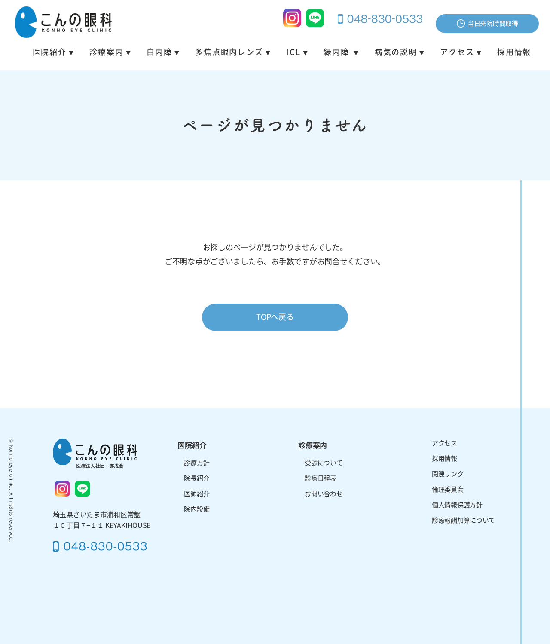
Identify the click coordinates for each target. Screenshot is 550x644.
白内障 (159, 52)
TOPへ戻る (274, 317)
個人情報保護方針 (457, 505)
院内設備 (196, 509)
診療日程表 (320, 478)
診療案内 (106, 52)
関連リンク (448, 474)
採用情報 (514, 52)
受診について (323, 463)
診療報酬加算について (463, 520)
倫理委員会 (448, 489)
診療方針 (196, 463)
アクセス (457, 52)
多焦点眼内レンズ (229, 52)
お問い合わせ (323, 494)
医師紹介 (196, 494)
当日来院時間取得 (493, 23)
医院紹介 (50, 52)
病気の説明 (396, 52)
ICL (293, 52)
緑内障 (337, 52)
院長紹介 (196, 478)
